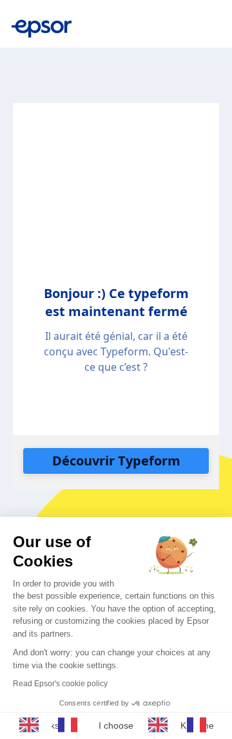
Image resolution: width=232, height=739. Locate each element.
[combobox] (32, 725)
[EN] (32, 725)
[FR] (71, 725)
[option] (71, 725)
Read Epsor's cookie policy (60, 683)
